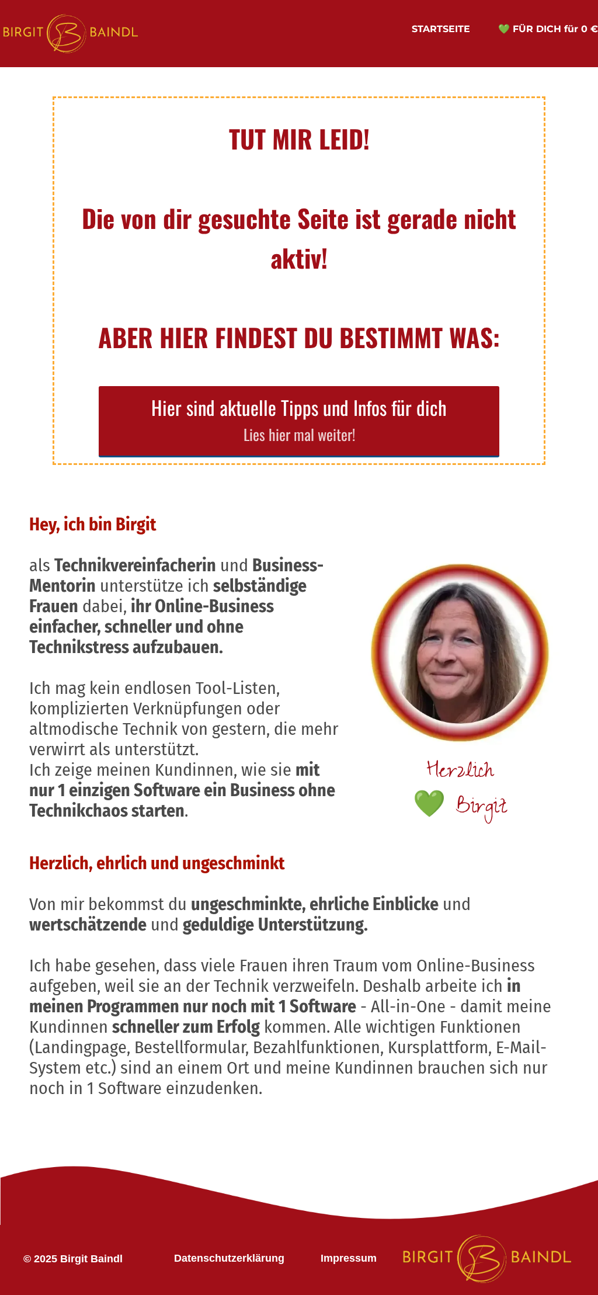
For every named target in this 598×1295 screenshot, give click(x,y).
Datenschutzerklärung (229, 1258)
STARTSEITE (441, 28)
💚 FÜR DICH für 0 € (548, 28)
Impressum (349, 1258)
